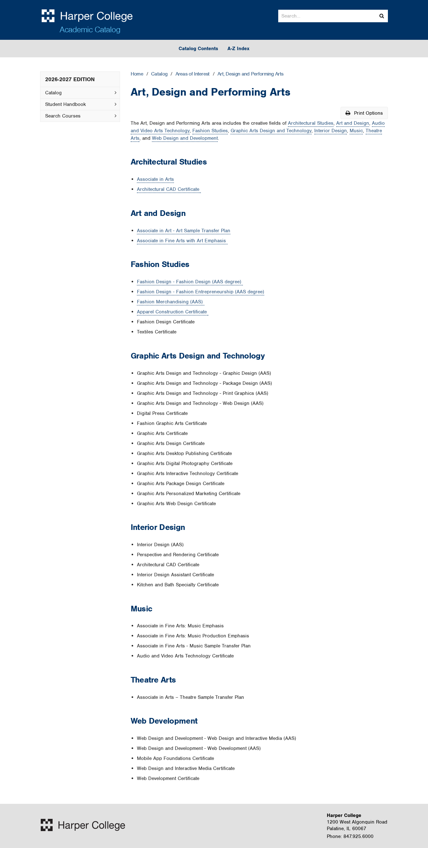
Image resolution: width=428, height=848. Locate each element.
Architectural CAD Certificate (169, 189)
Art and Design (352, 123)
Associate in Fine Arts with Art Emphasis (182, 241)
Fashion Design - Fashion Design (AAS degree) (190, 282)
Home (137, 74)
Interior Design (330, 131)
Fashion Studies (210, 131)
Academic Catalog (90, 29)
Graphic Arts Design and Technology (271, 131)
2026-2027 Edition (70, 79)
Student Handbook (65, 104)
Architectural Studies (310, 123)
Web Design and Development (185, 138)
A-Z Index (238, 48)
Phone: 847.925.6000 (350, 836)
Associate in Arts (155, 179)
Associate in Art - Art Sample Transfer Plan (183, 231)
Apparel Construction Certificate (172, 312)
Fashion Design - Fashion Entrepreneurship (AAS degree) (200, 292)
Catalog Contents (198, 48)
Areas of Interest (192, 74)
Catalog (53, 93)
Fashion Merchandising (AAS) (170, 302)
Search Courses (63, 116)
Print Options (367, 113)
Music (356, 131)
